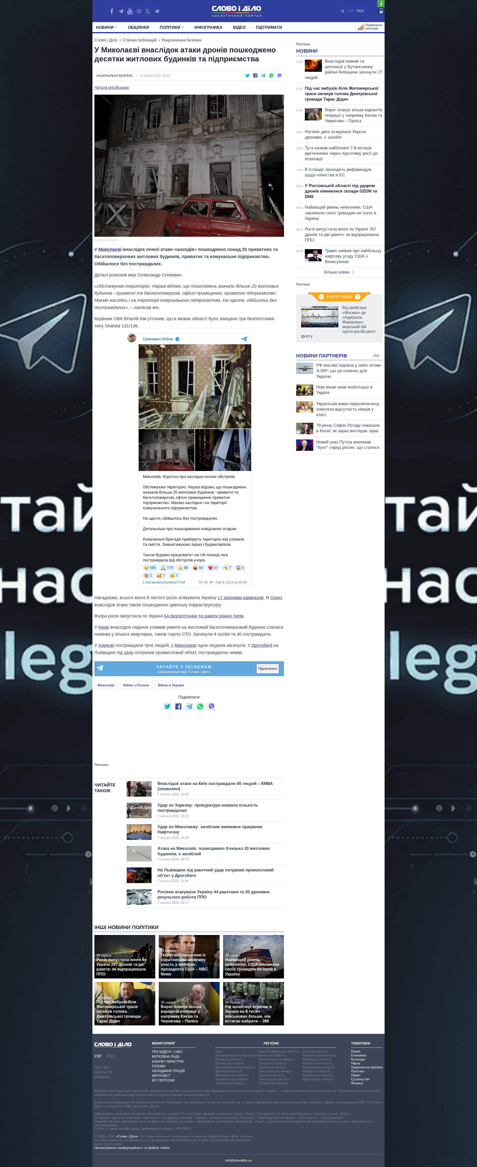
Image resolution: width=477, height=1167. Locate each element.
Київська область (272, 1055)
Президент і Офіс (167, 1052)
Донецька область (228, 1071)
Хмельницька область (318, 1067)
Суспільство (360, 1079)
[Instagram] (138, 11)
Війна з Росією (136, 685)
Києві (103, 627)
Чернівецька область (317, 1075)
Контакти (103, 1072)
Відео (239, 27)
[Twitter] (147, 11)
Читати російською (111, 88)
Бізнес (356, 1051)
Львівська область (273, 1067)
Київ (218, 1051)
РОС (360, 11)
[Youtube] (129, 11)
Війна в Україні (171, 685)
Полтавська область (274, 1079)
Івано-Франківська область (279, 1051)
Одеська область (272, 1075)
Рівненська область (273, 1083)
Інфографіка (209, 27)
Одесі (276, 597)
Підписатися (267, 668)
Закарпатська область (232, 1079)
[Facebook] (111, 11)
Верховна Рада (166, 1056)
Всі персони (163, 1080)
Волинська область (229, 1063)
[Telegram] (120, 11)
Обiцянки (138, 27)
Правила (102, 1077)
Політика (357, 1071)
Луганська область (273, 1063)
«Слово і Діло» (127, 1136)
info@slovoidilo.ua (238, 1160)
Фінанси (357, 1083)
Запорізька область (229, 1083)
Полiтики (170, 27)
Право (355, 1075)
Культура (358, 1059)
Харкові (106, 645)
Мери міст (161, 1076)
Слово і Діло (106, 40)
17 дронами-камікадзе (241, 597)
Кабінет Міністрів (168, 1061)
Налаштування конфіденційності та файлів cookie (131, 1148)
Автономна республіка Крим (236, 1055)
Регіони (271, 1043)
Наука (355, 1063)
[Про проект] (381, 3)
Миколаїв (106, 685)
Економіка (358, 1055)
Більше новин (337, 272)
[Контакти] (381, 10)
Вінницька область (229, 1059)
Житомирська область (232, 1075)
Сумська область (315, 1051)
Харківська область (316, 1059)
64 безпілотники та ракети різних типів (203, 616)
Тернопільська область (319, 1055)
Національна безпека (181, 40)
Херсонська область (317, 1063)
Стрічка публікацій (140, 40)
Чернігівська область (318, 1079)
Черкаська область (316, 1071)
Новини (105, 27)
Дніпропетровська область (235, 1067)
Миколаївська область (276, 1071)
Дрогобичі (262, 645)
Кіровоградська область (277, 1059)
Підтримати (269, 27)
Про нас (101, 1068)
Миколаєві (109, 249)
